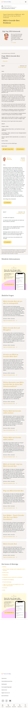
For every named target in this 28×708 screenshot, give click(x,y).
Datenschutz (4, 690)
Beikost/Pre (5, 575)
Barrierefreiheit (5, 695)
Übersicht (5, 61)
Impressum (4, 678)
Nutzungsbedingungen (7, 687)
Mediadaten (4, 684)
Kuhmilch (5, 587)
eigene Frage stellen (8, 149)
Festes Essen (6, 572)
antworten (8, 202)
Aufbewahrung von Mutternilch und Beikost (12, 577)
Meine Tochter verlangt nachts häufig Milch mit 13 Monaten (14, 569)
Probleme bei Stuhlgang (8, 579)
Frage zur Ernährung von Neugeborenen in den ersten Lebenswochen (13, 585)
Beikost (4, 566)
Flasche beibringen (7, 582)
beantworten (21, 149)
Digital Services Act (6, 692)
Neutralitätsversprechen (7, 681)
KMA (4, 590)
